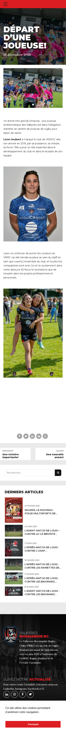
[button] (5, 716)
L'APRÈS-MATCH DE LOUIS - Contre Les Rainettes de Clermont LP (42, 568)
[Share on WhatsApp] (45, 436)
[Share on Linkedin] (32, 436)
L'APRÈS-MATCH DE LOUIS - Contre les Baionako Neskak (42, 582)
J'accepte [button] (33, 724)
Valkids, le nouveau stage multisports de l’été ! (40, 513)
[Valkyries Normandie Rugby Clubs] (10, 635)
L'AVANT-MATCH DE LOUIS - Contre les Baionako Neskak (42, 594)
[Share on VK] (38, 436)
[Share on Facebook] (19, 436)
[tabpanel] (33, 88)
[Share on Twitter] (26, 436)
